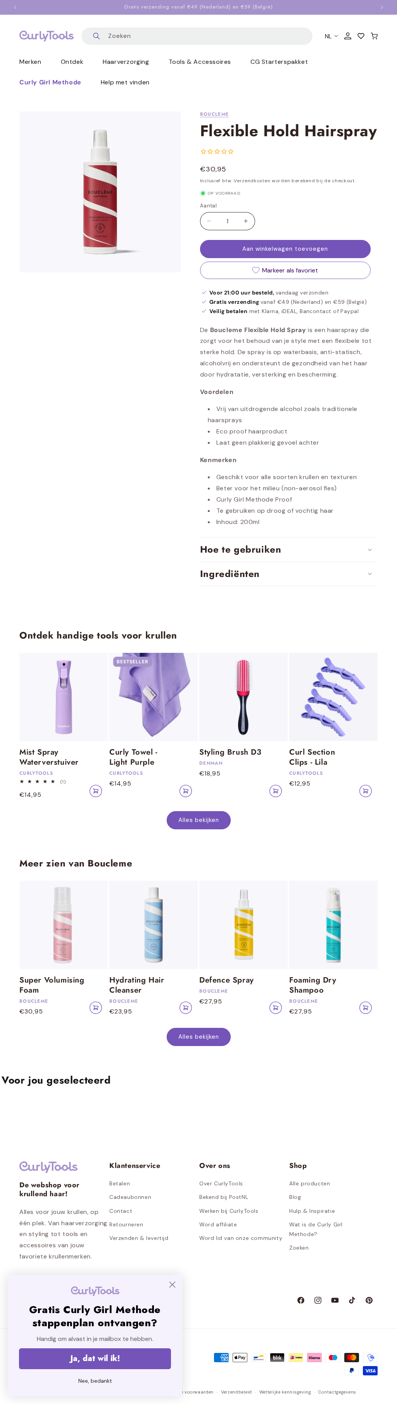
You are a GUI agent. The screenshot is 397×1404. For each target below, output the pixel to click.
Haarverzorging (126, 62)
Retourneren (126, 1224)
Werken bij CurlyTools (229, 1210)
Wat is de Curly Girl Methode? (316, 1229)
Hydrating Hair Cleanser (136, 985)
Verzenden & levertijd (139, 1237)
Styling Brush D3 (230, 752)
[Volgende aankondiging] (381, 7)
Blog (295, 1196)
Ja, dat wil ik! (95, 1358)
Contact (120, 1210)
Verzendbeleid (236, 1392)
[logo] (46, 36)
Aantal (208, 205)
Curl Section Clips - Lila (312, 757)
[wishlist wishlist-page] (360, 36)
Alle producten (309, 1183)
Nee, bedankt (95, 1380)
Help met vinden (125, 82)
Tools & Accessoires (200, 62)
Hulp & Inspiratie (312, 1210)
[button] (374, 36)
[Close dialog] (172, 1284)
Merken (30, 62)
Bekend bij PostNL (223, 1196)
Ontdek (72, 62)
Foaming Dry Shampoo (313, 985)
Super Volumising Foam (52, 985)
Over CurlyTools (221, 1183)
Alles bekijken (198, 820)
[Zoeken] (96, 36)
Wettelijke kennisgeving (285, 1392)
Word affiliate (218, 1224)
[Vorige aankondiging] (15, 7)
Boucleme (214, 114)
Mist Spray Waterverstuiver (49, 757)
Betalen (119, 1183)
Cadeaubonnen (130, 1196)
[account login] (347, 36)
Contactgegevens (337, 1392)
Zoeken (299, 1247)
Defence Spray (226, 980)
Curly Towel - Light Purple (133, 757)
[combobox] (196, 36)
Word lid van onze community (240, 1237)
